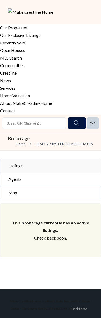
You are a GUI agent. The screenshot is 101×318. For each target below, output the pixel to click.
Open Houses (12, 50)
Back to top (79, 309)
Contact (7, 110)
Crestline (8, 72)
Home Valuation (15, 95)
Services (7, 88)
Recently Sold (12, 42)
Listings (15, 165)
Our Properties (14, 27)
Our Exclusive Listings (20, 35)
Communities (12, 65)
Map (12, 192)
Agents (15, 179)
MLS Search (11, 57)
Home (21, 144)
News (5, 80)
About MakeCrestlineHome (26, 103)
